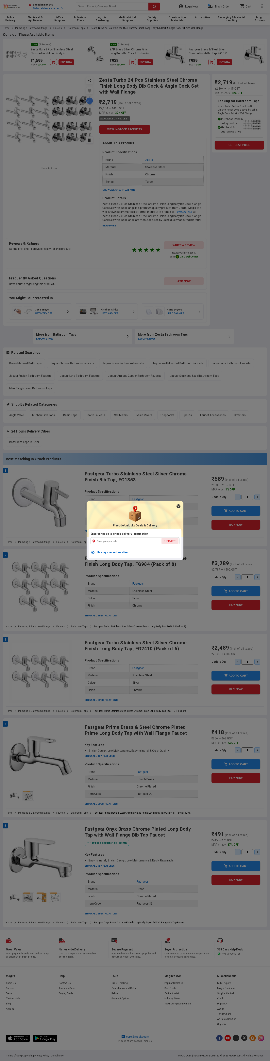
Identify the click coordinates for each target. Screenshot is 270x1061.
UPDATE (170, 540)
